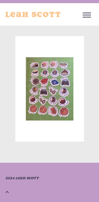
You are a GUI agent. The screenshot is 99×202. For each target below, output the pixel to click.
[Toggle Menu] (87, 14)
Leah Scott (33, 14)
